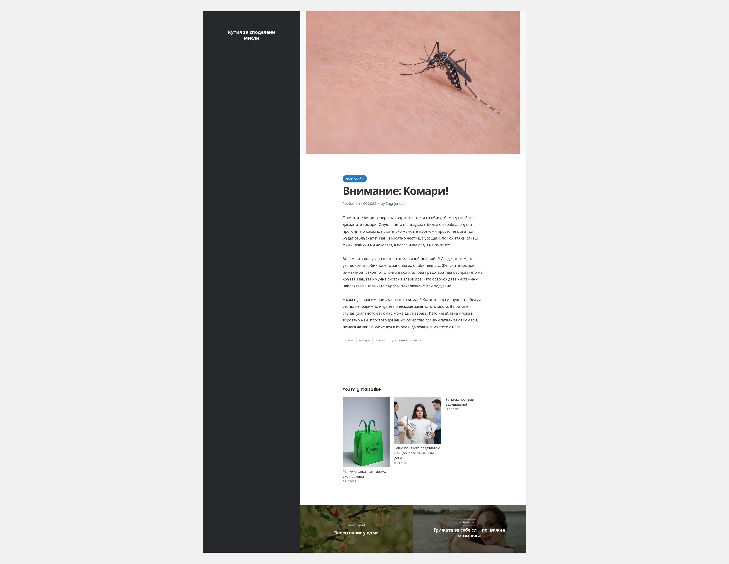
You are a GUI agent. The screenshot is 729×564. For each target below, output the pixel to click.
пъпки (381, 340)
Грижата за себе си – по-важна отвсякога (469, 532)
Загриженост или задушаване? (460, 402)
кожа (349, 340)
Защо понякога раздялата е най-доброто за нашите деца (417, 453)
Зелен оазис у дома (356, 533)
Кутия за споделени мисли (251, 35)
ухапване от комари (406, 340)
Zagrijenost (395, 203)
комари (364, 340)
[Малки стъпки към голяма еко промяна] (366, 432)
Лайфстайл (355, 179)
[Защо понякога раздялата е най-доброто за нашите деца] (417, 420)
